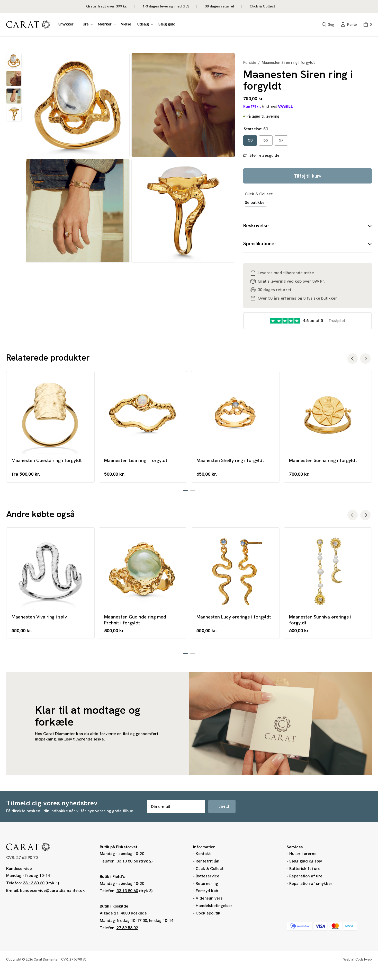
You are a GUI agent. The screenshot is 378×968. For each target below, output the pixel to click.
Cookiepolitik (208, 913)
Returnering (207, 883)
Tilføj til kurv (307, 176)
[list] (130, 158)
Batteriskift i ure (304, 868)
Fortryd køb (207, 890)
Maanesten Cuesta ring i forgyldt (47, 460)
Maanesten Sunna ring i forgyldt (323, 460)
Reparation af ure (305, 876)
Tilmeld (222, 806)
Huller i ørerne (303, 853)
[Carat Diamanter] (28, 24)
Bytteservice (207, 876)
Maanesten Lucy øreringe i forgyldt (233, 617)
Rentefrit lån (207, 861)
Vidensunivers (209, 898)
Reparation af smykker (310, 883)
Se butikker (255, 202)
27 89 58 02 (127, 927)
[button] (67, 24)
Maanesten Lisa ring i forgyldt (135, 460)
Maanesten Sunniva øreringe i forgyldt (320, 620)
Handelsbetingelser (214, 905)
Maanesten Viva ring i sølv (39, 617)
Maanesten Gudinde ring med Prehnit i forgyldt (135, 620)
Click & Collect (209, 868)
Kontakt (203, 853)
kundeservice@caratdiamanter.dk (52, 890)
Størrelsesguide (264, 155)
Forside (249, 62)
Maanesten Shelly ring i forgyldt (230, 460)
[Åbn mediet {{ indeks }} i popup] (78, 105)
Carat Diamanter (46, 959)
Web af (357, 959)
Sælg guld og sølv (305, 861)
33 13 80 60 (33, 883)
